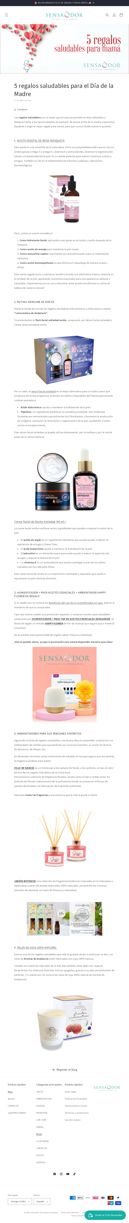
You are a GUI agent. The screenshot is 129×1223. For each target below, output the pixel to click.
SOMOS (39, 1127)
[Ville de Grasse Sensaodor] (64, 834)
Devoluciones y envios (76, 1105)
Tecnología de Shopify (49, 1212)
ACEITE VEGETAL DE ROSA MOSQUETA (41, 140)
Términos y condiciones (77, 1112)
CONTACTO (13, 1105)
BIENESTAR (41, 1112)
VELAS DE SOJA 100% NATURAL (37, 947)
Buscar (11, 1098)
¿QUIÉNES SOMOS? (17, 1112)
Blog (10, 1091)
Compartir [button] (22, 109)
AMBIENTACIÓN (44, 1098)
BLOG (39, 1134)
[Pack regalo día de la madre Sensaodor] (64, 684)
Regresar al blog (67, 1069)
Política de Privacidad (76, 1098)
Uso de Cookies (72, 1119)
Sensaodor (34, 1212)
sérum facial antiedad (43, 391)
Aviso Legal (70, 1091)
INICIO (39, 1091)
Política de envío (78, 1216)
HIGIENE (40, 1105)
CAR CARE (41, 1119)
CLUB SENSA (42, 1141)
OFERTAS (40, 1162)
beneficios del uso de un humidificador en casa (76, 602)
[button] (6, 15)
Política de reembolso (70, 1212)
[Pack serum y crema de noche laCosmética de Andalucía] (64, 479)
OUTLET (40, 1155)
